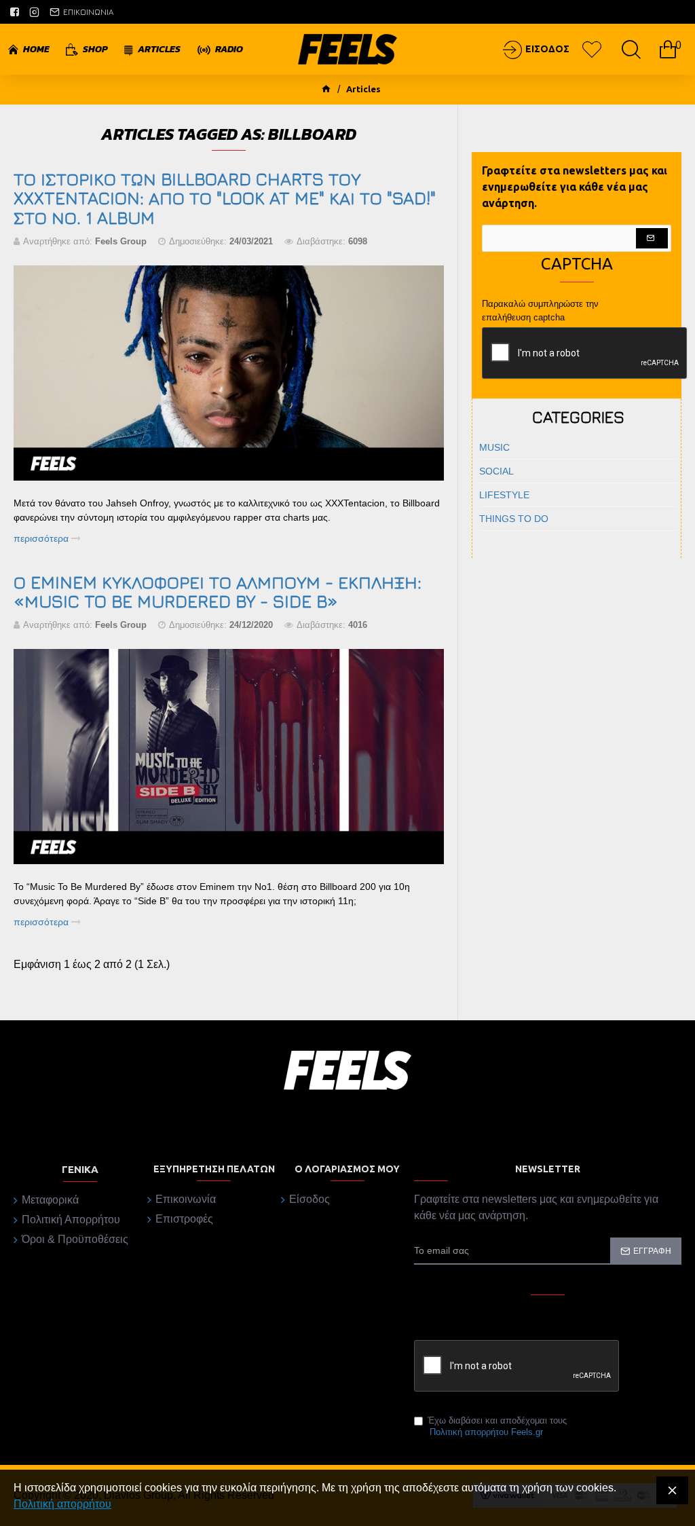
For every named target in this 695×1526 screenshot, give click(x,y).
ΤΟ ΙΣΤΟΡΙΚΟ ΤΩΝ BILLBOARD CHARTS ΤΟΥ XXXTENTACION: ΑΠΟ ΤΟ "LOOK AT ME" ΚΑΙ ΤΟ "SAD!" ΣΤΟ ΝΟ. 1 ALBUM (225, 199)
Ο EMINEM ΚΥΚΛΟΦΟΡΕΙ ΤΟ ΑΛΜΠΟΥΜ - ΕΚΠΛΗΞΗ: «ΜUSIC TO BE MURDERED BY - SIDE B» (217, 592)
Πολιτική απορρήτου (62, 1504)
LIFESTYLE (504, 494)
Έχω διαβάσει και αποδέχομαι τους (497, 1426)
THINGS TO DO (513, 518)
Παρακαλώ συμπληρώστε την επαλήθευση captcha (540, 310)
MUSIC (494, 447)
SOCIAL (496, 471)
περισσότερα (42, 538)
